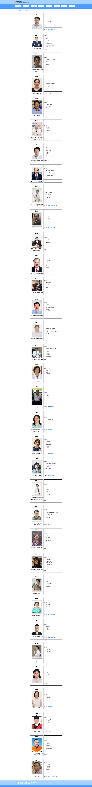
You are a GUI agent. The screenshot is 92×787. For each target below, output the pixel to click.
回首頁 (18, 6)
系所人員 (20, 10)
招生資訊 (41, 6)
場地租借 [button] (64, 6)
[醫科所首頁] (22, 1)
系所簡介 (26, 6)
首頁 (17, 10)
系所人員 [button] (33, 6)
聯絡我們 (72, 6)
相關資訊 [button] (56, 6)
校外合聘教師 (26, 10)
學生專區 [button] (49, 6)
